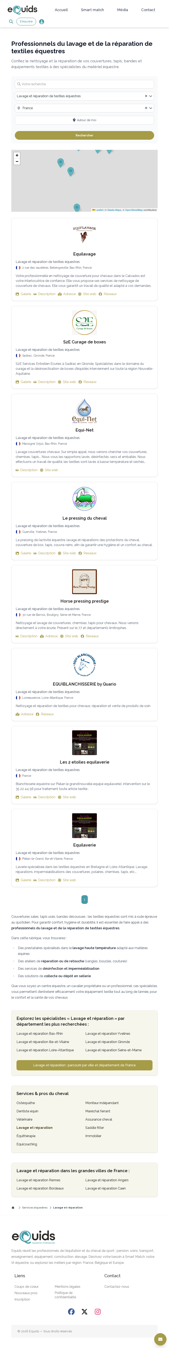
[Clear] (146, 96)
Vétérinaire (24, 1119)
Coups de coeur (26, 1287)
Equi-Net (84, 430)
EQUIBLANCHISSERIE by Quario (84, 684)
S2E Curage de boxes (84, 341)
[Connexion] (41, 21)
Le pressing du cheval (84, 518)
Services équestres (34, 1207)
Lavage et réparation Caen (105, 1188)
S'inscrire (26, 21)
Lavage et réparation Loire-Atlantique (45, 1050)
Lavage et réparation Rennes (38, 1180)
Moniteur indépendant (102, 1103)
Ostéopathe (25, 1103)
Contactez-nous (116, 1287)
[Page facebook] (71, 1312)
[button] (17, 155)
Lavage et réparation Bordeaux (40, 1188)
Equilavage (84, 254)
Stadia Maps (114, 210)
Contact (148, 10)
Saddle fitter (94, 1128)
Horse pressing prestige (84, 601)
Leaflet (99, 210)
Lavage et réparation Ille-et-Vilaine (42, 1042)
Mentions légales (67, 1287)
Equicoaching (26, 1144)
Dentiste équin (27, 1111)
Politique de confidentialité (65, 1295)
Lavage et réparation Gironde (107, 1042)
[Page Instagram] (98, 1312)
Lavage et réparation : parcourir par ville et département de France (84, 1065)
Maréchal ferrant (97, 1111)
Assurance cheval (98, 1119)
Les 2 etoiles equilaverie (84, 762)
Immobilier (93, 1136)
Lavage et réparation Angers (107, 1180)
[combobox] (84, 96)
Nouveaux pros (26, 1293)
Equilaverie (84, 845)
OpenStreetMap (134, 210)
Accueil (61, 10)
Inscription (22, 1299)
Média (122, 10)
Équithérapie (25, 1136)
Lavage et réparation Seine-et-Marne (113, 1050)
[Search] (11, 21)
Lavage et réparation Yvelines (107, 1034)
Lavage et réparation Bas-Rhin (39, 1034)
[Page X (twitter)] (84, 1312)
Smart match (92, 10)
